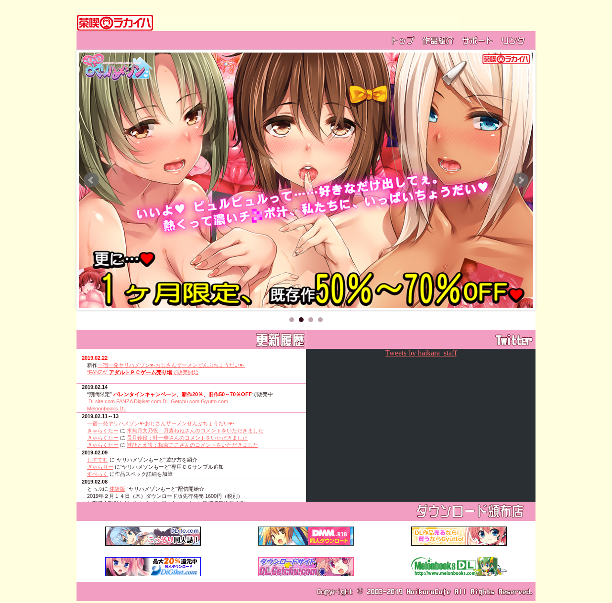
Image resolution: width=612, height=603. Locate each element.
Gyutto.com (214, 401)
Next (520, 180)
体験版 (117, 489)
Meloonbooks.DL (106, 408)
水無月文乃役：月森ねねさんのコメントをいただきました (195, 430)
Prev (91, 180)
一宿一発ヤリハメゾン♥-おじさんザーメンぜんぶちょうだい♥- (171, 365)
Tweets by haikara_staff (421, 353)
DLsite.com (101, 401)
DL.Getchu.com (181, 401)
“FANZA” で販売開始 (142, 372)
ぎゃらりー (100, 467)
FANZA (124, 401)
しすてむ (97, 460)
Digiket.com (147, 401)
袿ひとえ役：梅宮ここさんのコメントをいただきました (192, 445)
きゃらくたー (103, 430)
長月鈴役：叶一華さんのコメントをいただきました (187, 438)
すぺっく (97, 474)
